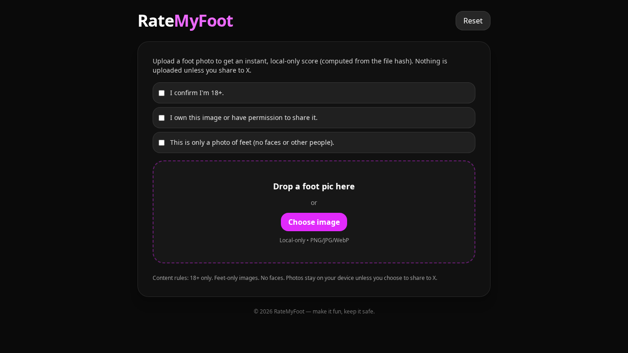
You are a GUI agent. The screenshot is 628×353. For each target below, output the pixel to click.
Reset (473, 21)
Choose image (314, 222)
